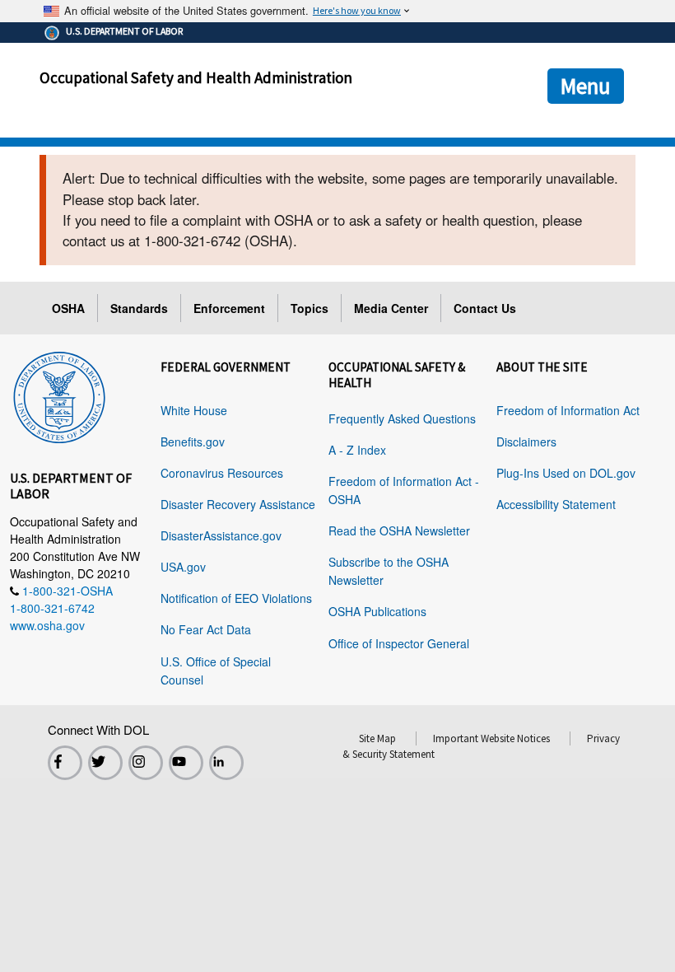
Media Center (391, 308)
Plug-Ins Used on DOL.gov (565, 473)
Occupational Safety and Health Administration (196, 77)
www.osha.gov (47, 625)
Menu (586, 86)
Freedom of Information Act (568, 410)
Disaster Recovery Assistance (238, 504)
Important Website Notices (491, 738)
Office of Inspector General (398, 643)
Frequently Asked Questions (402, 418)
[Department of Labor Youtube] (186, 762)
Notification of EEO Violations (236, 598)
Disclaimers (526, 441)
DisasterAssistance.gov (221, 535)
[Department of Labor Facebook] (65, 762)
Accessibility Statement (556, 504)
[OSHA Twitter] (105, 762)
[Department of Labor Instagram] (145, 762)
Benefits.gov (193, 441)
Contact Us (485, 308)
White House (194, 410)
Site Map (377, 738)
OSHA (68, 308)
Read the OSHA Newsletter (399, 530)
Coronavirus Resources (222, 473)
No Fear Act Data (206, 629)
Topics (309, 308)
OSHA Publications (377, 611)
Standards (139, 308)
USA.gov (183, 566)
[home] (59, 394)
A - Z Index (357, 450)
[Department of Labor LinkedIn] (226, 762)
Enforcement (229, 308)
